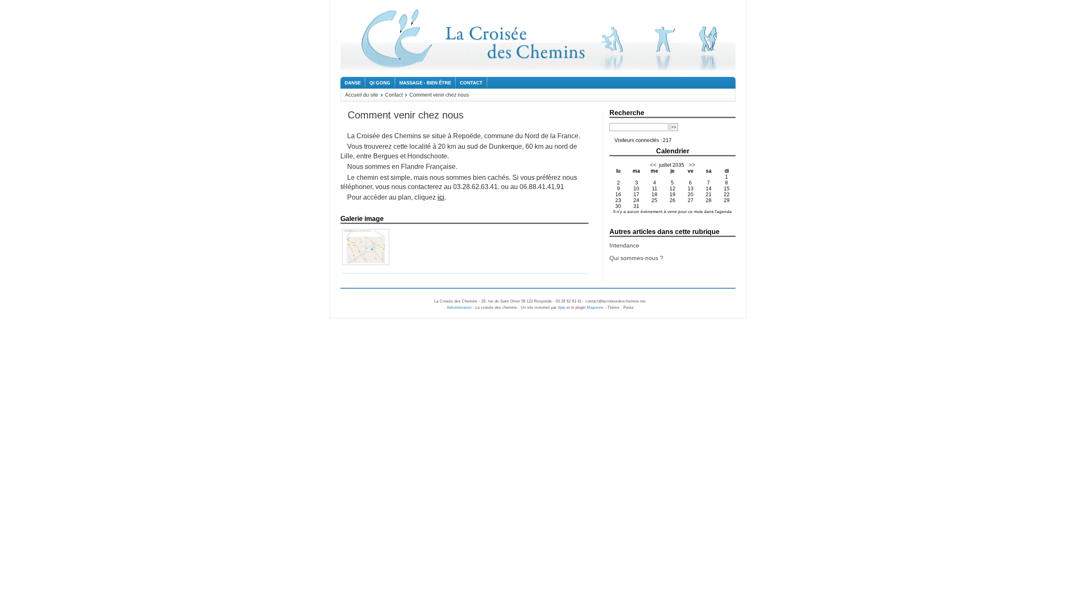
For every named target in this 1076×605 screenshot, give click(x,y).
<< (653, 164)
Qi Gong (379, 82)
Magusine (595, 307)
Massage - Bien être (425, 82)
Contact (471, 82)
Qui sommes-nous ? (636, 258)
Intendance (624, 245)
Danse (353, 82)
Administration (459, 307)
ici (441, 197)
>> (691, 164)
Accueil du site (361, 95)
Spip (561, 307)
